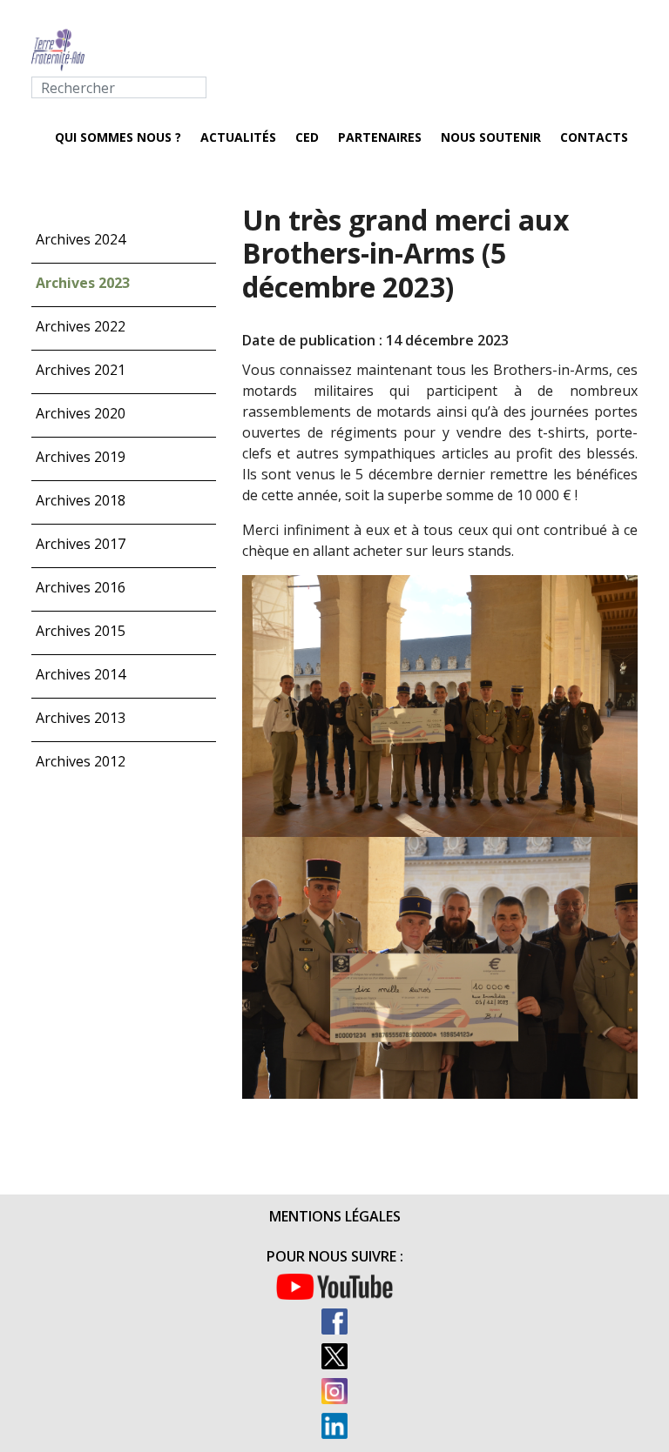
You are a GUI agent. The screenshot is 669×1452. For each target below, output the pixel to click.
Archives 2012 (80, 761)
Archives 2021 (80, 369)
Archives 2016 (80, 587)
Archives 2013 (80, 717)
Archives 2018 (80, 500)
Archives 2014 (80, 674)
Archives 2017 (80, 543)
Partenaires (380, 137)
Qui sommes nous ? (118, 137)
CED (307, 137)
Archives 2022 (80, 326)
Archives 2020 (80, 413)
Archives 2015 (80, 630)
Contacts (594, 137)
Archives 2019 (80, 456)
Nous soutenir (491, 137)
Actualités (238, 137)
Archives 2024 (80, 239)
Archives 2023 (83, 282)
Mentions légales (335, 1216)
